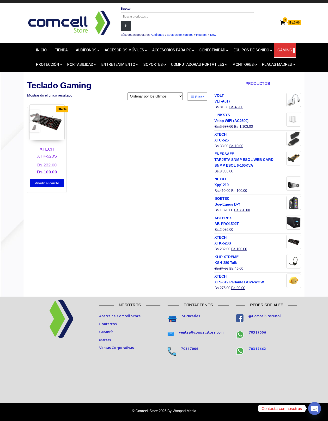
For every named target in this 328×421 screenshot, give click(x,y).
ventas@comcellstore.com (201, 332)
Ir (126, 25)
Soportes (153, 65)
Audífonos (157, 35)
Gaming (284, 50)
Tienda (61, 50)
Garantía (106, 332)
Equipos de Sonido (251, 50)
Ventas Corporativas (116, 348)
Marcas (105, 340)
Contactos (108, 324)
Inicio (41, 50)
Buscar (126, 8)
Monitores (243, 65)
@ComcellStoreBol (264, 316)
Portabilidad (80, 65)
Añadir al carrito (47, 183)
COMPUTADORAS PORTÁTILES (197, 65)
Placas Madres (277, 65)
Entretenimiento (118, 65)
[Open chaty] (314, 408)
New (213, 35)
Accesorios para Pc (171, 50)
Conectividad (212, 50)
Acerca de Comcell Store (120, 316)
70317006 (189, 349)
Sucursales (191, 316)
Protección (47, 65)
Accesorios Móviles (124, 50)
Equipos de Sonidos (180, 35)
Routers (201, 35)
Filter (199, 97)
